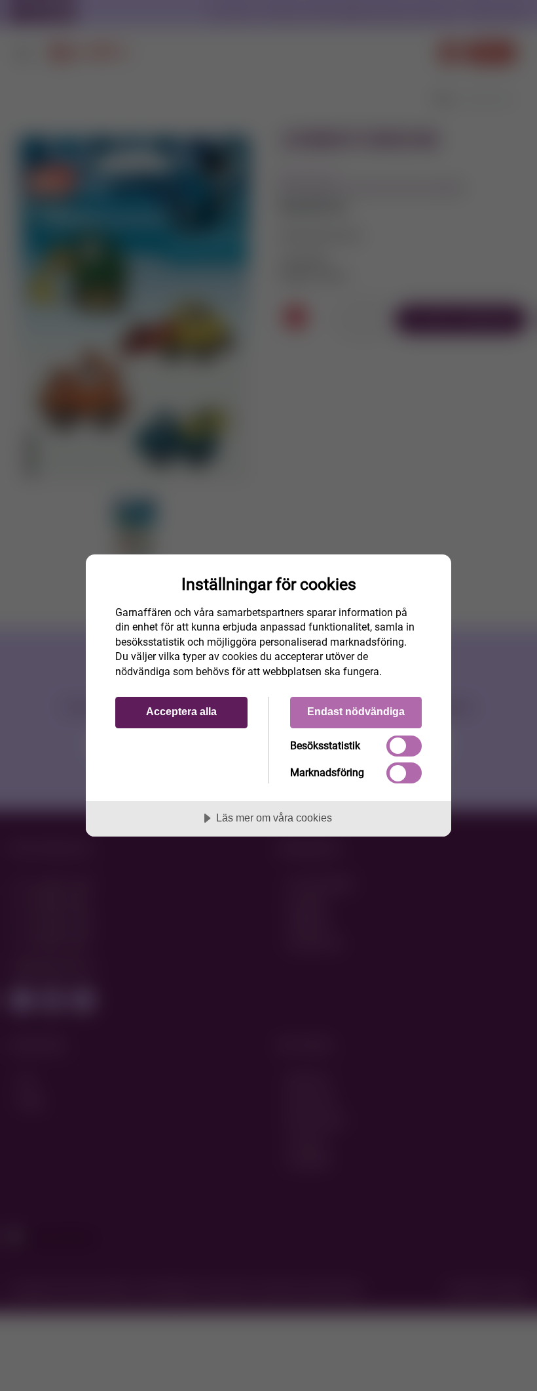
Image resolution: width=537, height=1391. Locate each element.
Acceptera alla (181, 711)
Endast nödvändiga (356, 711)
